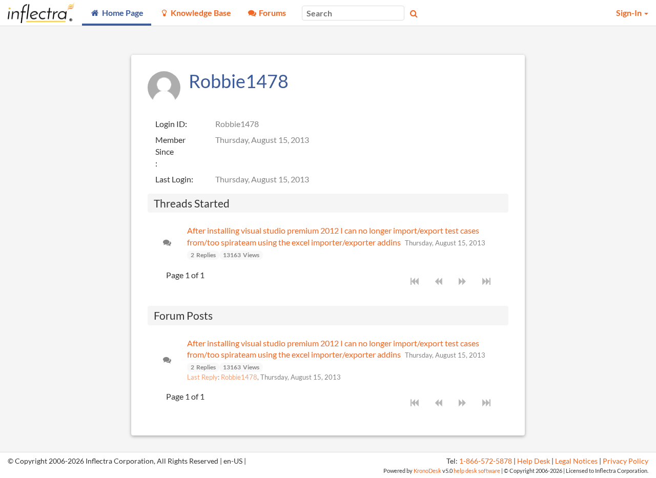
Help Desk (533, 461)
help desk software (477, 470)
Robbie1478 (239, 377)
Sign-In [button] (629, 12)
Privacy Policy (625, 461)
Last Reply (202, 377)
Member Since (170, 145)
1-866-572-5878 (485, 461)
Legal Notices (576, 461)
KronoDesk (427, 470)
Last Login (173, 179)
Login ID (170, 124)
